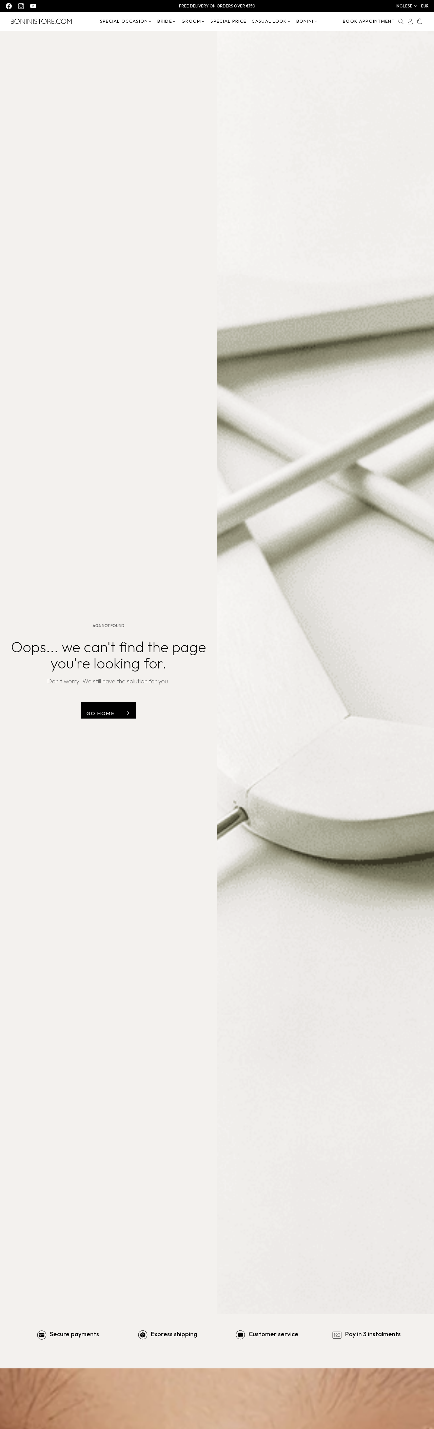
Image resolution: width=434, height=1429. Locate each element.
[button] (407, 6)
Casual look (269, 21)
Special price (228, 21)
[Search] (400, 21)
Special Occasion (124, 21)
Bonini (305, 21)
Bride (164, 21)
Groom (191, 21)
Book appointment (369, 21)
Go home (100, 713)
